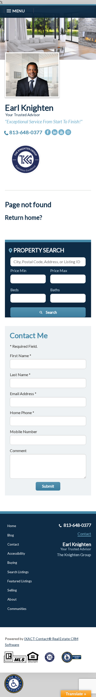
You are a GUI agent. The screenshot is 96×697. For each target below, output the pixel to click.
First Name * (20, 355)
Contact (13, 544)
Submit (48, 486)
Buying (12, 563)
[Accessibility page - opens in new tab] (73, 664)
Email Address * (23, 393)
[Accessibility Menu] (14, 683)
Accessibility (16, 553)
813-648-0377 (25, 132)
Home (11, 526)
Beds (14, 289)
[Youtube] (61, 132)
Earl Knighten (29, 107)
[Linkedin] (55, 132)
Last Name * (20, 374)
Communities (16, 609)
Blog (10, 535)
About (11, 599)
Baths (55, 289)
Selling (12, 590)
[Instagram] (68, 132)
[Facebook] (48, 132)
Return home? (23, 217)
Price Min (18, 270)
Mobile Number (23, 431)
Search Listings (18, 572)
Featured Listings (19, 581)
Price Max (58, 270)
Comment (18, 450)
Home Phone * (22, 412)
